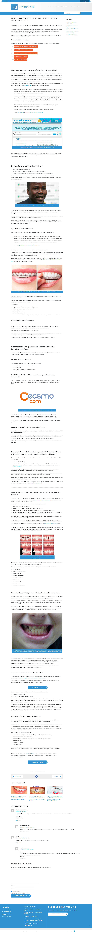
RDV (84, 1)
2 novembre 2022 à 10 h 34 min (27, 849)
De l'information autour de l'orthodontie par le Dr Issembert (26, 13)
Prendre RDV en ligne (58, 914)
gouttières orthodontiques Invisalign (43, 500)
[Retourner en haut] (89, 926)
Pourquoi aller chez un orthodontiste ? (23, 49)
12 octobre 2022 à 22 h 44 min (22, 837)
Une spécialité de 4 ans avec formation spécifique (25, 53)
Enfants (67, 6)
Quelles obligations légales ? (20, 56)
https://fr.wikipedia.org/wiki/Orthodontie (29, 245)
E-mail (12, 888)
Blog (78, 6)
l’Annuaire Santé (27, 85)
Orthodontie (55, 6)
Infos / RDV (73, 6)
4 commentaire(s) (14, 23)
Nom (12, 885)
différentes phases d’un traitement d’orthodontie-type (32, 678)
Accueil (48, 6)
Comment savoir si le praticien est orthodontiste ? (25, 46)
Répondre (18, 820)
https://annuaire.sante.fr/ (35, 483)
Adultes (62, 6)
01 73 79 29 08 (7, 916)
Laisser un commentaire (20, 895)
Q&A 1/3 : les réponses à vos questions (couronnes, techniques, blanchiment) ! (18, 798)
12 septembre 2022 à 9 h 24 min (27, 827)
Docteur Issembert (17, 466)
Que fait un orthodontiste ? (20, 59)
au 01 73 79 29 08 (30, 753)
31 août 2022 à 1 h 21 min (21, 811)
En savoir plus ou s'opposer (69, 931)
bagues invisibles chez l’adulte (51, 523)
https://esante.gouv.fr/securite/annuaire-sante (30, 112)
